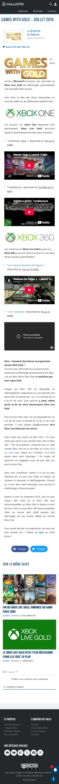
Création (52, 11)
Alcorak (6, 615)
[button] (20, 549)
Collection (23, 11)
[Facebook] (34, 753)
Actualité (8, 11)
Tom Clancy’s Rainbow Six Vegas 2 (25, 265)
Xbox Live (26, 46)
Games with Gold (13, 46)
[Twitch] (20, 753)
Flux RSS (27, 775)
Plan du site (38, 775)
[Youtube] (14, 753)
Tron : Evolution (15, 311)
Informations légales (14, 772)
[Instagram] (40, 753)
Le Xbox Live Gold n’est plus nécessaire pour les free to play (28, 654)
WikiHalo (38, 11)
